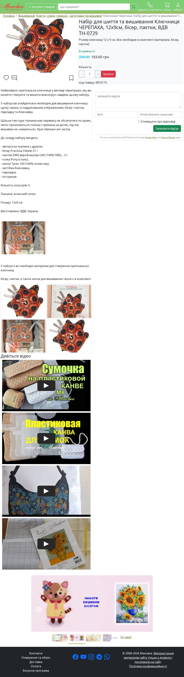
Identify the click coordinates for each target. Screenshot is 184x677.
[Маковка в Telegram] (100, 658)
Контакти (35, 653)
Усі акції (125, 637)
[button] (167, 7)
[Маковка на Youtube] (84, 658)
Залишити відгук (167, 128)
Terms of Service (168, 137)
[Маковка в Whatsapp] (107, 658)
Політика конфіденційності (148, 666)
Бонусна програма (36, 671)
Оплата (36, 666)
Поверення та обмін (36, 658)
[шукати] (133, 6)
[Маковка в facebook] (76, 658)
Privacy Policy (151, 137)
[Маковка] (12, 6)
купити (108, 74)
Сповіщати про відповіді (157, 121)
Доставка (35, 662)
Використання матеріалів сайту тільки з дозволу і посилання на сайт (149, 657)
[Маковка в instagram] (92, 658)
